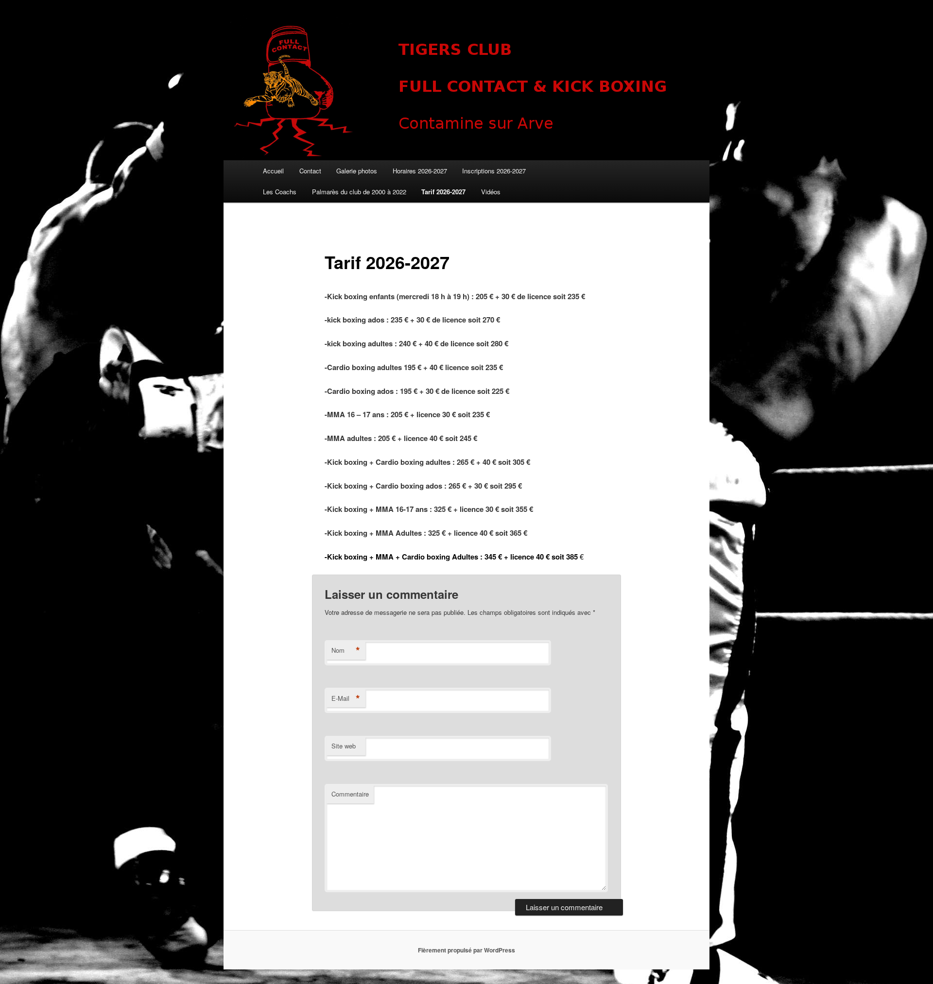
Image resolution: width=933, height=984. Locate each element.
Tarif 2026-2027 (443, 191)
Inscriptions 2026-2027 (494, 170)
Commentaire (350, 793)
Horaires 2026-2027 (420, 170)
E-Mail (345, 698)
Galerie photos (356, 170)
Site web (343, 745)
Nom (345, 650)
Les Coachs (279, 191)
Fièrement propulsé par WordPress (466, 950)
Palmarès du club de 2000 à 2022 (359, 191)
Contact (310, 170)
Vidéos (491, 191)
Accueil (273, 170)
